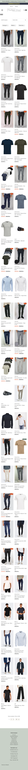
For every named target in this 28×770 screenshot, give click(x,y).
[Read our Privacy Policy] (24, 398)
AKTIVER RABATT (14, 404)
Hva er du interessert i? (8, 384)
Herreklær (7, 386)
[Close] (25, 365)
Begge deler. (8, 391)
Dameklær (7, 389)
